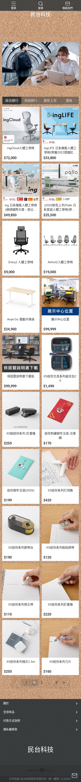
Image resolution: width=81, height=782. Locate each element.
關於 (6, 703)
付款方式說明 (11, 720)
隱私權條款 (10, 729)
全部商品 (8, 712)
